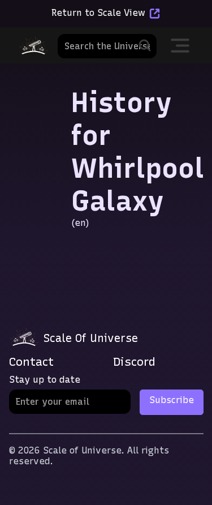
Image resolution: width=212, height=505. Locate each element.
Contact (31, 361)
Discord (134, 361)
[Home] (33, 45)
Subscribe (171, 400)
